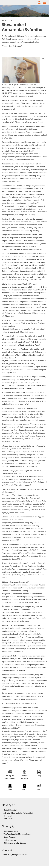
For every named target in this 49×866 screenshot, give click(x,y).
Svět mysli (8, 816)
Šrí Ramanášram (11, 831)
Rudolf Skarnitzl (10, 810)
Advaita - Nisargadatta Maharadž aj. (18, 813)
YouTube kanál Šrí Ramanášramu (17, 834)
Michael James (10, 840)
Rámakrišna (8, 819)
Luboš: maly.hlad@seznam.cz (14, 855)
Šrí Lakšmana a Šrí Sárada (15, 843)
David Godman (10, 837)
